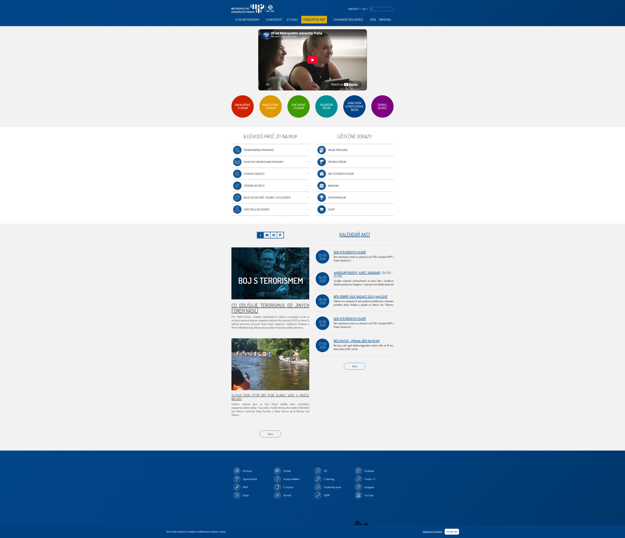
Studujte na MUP (314, 20)
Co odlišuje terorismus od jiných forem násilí (270, 308)
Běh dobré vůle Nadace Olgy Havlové (361, 297)
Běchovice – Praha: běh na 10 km (357, 341)
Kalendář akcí (354, 234)
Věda (373, 20)
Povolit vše (451, 531)
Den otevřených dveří (350, 252)
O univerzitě (274, 20)
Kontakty (353, 9)
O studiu (292, 20)
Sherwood (362, 524)
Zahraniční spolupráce (348, 20)
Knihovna (385, 20)
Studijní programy (247, 20)
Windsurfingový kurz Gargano (357, 273)
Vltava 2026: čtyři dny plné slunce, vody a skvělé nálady (270, 397)
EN (364, 9)
